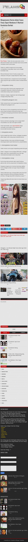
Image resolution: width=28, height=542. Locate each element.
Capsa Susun (4, 381)
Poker (3, 393)
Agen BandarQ (16, 125)
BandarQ (4, 376)
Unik (3, 403)
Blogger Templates (20, 540)
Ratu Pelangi (4, 61)
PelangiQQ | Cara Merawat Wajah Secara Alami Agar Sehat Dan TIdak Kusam (13, 248)
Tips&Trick (7, 225)
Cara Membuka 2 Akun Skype (14, 360)
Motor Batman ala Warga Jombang (8, 282)
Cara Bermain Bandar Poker (14, 335)
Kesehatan (4, 388)
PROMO (3, 395)
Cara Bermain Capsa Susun (14, 341)
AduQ (3, 369)
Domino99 (4, 383)
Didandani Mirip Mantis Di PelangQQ (16, 475)
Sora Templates (12, 540)
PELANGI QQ (4, 391)
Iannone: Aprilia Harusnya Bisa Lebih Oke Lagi (11, 266)
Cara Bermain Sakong (13, 347)
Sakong (3, 398)
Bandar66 (4, 374)
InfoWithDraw (5, 386)
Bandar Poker (5, 371)
